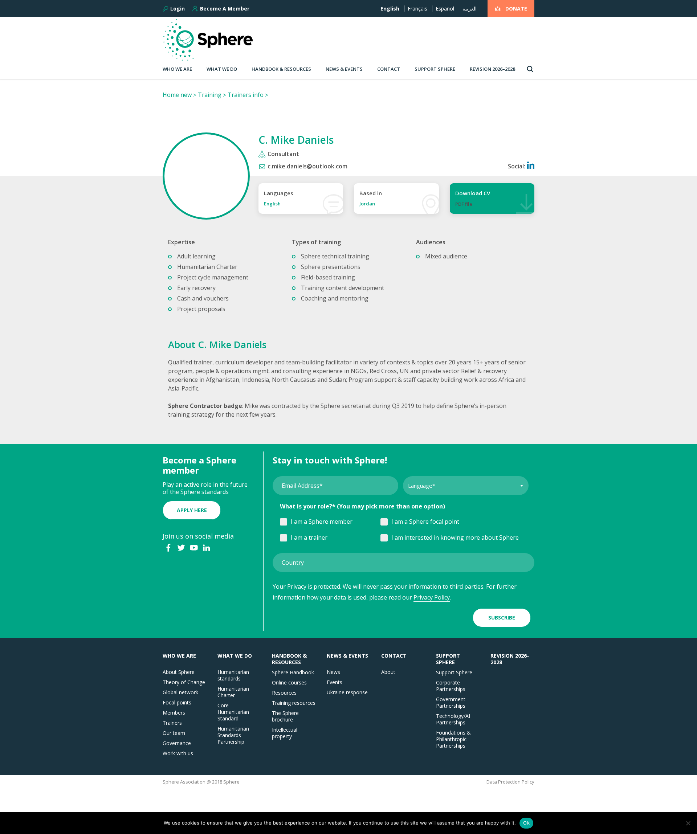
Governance (177, 743)
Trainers (172, 723)
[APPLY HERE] (192, 502)
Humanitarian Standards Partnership (233, 735)
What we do (222, 69)
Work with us (178, 753)
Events (334, 682)
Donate (516, 8)
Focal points (177, 702)
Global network (180, 692)
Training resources (293, 703)
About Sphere (179, 672)
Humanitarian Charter (233, 692)
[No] (688, 823)
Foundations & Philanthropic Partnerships (453, 739)
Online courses (289, 682)
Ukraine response (347, 692)
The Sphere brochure (285, 716)
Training (209, 95)
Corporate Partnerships (450, 685)
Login (177, 9)
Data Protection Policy (510, 782)
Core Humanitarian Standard (233, 712)
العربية (469, 8)
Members (174, 713)
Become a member (224, 8)
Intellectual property (284, 733)
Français (417, 8)
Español (445, 8)
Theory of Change (184, 682)
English (389, 8)
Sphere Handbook (293, 672)
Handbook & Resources (281, 69)
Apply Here (192, 510)
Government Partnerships (450, 702)
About (388, 672)
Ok (526, 823)
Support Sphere (435, 69)
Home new (177, 95)
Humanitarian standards (233, 675)
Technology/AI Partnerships (453, 719)
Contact (388, 69)
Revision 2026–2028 (492, 69)
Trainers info (246, 95)
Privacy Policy (431, 597)
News (333, 672)
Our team (174, 733)
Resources (284, 693)
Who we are (177, 69)
